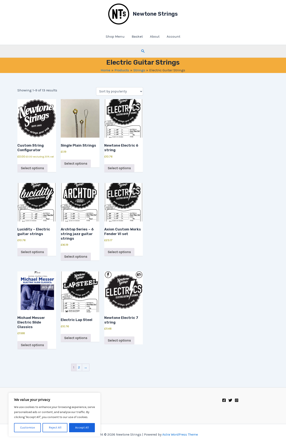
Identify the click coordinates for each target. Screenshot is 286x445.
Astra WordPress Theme (180, 434)
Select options (32, 168)
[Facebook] (224, 400)
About (155, 36)
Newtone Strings (155, 14)
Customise (27, 427)
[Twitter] (230, 400)
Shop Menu (115, 36)
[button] (143, 51)
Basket (137, 36)
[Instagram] (236, 400)
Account (173, 36)
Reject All (55, 427)
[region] (54, 415)
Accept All (82, 427)
